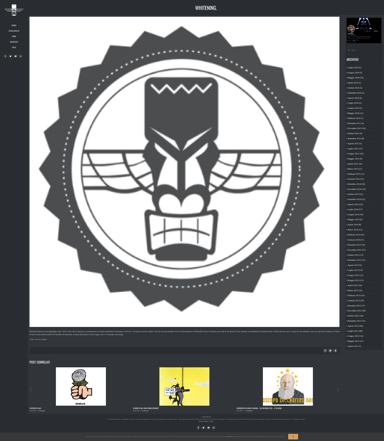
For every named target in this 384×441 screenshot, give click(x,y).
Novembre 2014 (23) (357, 189)
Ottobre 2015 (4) (355, 133)
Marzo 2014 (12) (355, 230)
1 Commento (145, 411)
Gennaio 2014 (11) (356, 240)
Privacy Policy (203, 421)
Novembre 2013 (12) (357, 250)
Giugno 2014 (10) (355, 214)
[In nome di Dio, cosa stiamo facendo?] (81, 386)
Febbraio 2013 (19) (356, 295)
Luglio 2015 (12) (355, 148)
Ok (293, 436)
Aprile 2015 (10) (355, 164)
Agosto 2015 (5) (355, 143)
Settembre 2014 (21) (356, 199)
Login (211, 421)
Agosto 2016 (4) (355, 98)
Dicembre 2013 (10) (356, 245)
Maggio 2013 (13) (355, 280)
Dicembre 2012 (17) (356, 305)
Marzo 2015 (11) (355, 169)
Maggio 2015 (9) (355, 159)
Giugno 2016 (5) (355, 108)
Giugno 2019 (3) (355, 72)
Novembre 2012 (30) (357, 310)
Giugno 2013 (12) (355, 275)
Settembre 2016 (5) (356, 93)
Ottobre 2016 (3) (355, 88)
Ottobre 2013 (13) (355, 255)
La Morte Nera (241, 408)
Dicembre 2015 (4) (356, 123)
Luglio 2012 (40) (355, 331)
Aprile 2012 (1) (354, 346)
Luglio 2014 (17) (355, 209)
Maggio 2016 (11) (355, 113)
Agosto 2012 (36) (355, 326)
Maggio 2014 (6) (355, 219)
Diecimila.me (207, 417)
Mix (32, 339)
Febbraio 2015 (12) (356, 174)
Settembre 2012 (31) (356, 321)
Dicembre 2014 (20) (356, 184)
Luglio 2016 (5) (354, 103)
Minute (45, 339)
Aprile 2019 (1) (354, 83)
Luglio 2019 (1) (354, 67)
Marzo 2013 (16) (355, 290)
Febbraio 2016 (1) (355, 118)
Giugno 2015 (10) (355, 153)
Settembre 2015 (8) (356, 138)
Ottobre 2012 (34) (355, 316)
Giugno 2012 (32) (355, 336)
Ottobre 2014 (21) (355, 194)
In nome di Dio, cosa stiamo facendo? (42, 408)
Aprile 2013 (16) (355, 285)
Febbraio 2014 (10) (356, 235)
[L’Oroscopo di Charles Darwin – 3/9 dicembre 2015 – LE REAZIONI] (184, 386)
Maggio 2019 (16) (355, 77)
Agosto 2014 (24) (355, 204)
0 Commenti (41, 411)
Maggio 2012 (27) (355, 341)
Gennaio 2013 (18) (356, 300)
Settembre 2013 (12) (356, 260)
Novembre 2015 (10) (357, 128)
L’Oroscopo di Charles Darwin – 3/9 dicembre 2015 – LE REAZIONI (155, 408)
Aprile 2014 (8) (354, 224)
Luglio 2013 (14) (355, 270)
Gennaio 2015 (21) (356, 179)
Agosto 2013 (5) (355, 265)
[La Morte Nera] (288, 386)
